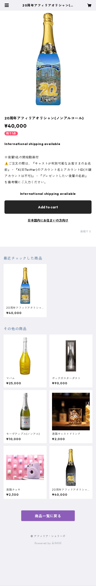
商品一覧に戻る (48, 516)
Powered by (43, 543)
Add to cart (48, 207)
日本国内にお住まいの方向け (48, 220)
